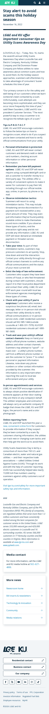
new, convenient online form (17, 426)
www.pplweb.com (11, 545)
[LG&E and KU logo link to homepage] (10, 2)
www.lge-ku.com (21, 542)
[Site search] (35, 2)
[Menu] (44, 2)
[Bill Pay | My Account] (40, 2)
